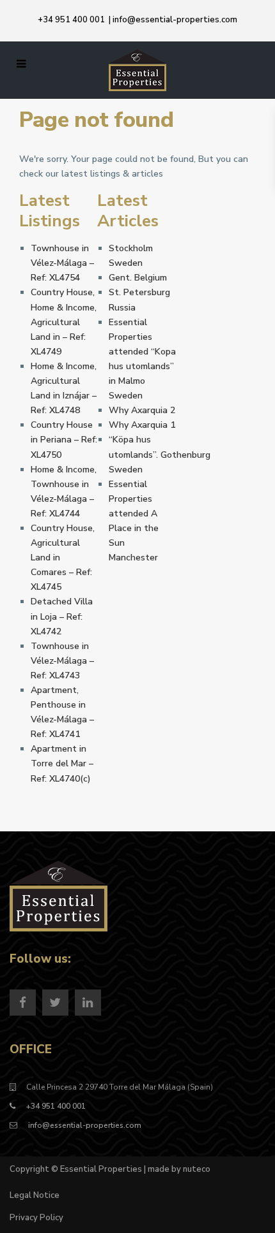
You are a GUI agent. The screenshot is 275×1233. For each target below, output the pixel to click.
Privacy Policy (36, 1217)
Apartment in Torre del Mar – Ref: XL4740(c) (62, 763)
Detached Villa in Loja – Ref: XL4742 (62, 616)
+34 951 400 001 (71, 20)
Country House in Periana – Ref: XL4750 (64, 439)
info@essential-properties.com (175, 20)
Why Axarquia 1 (142, 425)
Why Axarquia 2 (142, 410)
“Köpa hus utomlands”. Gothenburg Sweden (159, 454)
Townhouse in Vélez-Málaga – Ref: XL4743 (62, 661)
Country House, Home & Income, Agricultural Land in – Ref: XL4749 (64, 321)
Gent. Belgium (138, 278)
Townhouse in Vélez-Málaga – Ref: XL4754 (62, 263)
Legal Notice (34, 1195)
